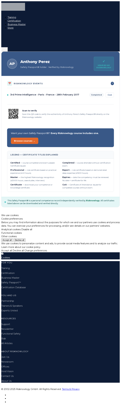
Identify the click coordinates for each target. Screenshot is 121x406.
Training (12, 17)
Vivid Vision (7, 371)
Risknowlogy (93, 200)
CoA (110, 95)
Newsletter (7, 329)
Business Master (17, 24)
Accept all (7, 240)
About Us (6, 381)
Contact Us (7, 376)
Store (11, 27)
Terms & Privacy (71, 389)
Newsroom (7, 361)
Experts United (9, 310)
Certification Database (13, 287)
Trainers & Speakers (12, 305)
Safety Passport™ (11, 282)
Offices (5, 366)
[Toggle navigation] (4, 49)
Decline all (19, 240)
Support (5, 324)
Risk (3, 338)
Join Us (5, 357)
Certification (14, 20)
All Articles (6, 343)
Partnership (7, 301)
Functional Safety (10, 333)
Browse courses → (24, 141)
